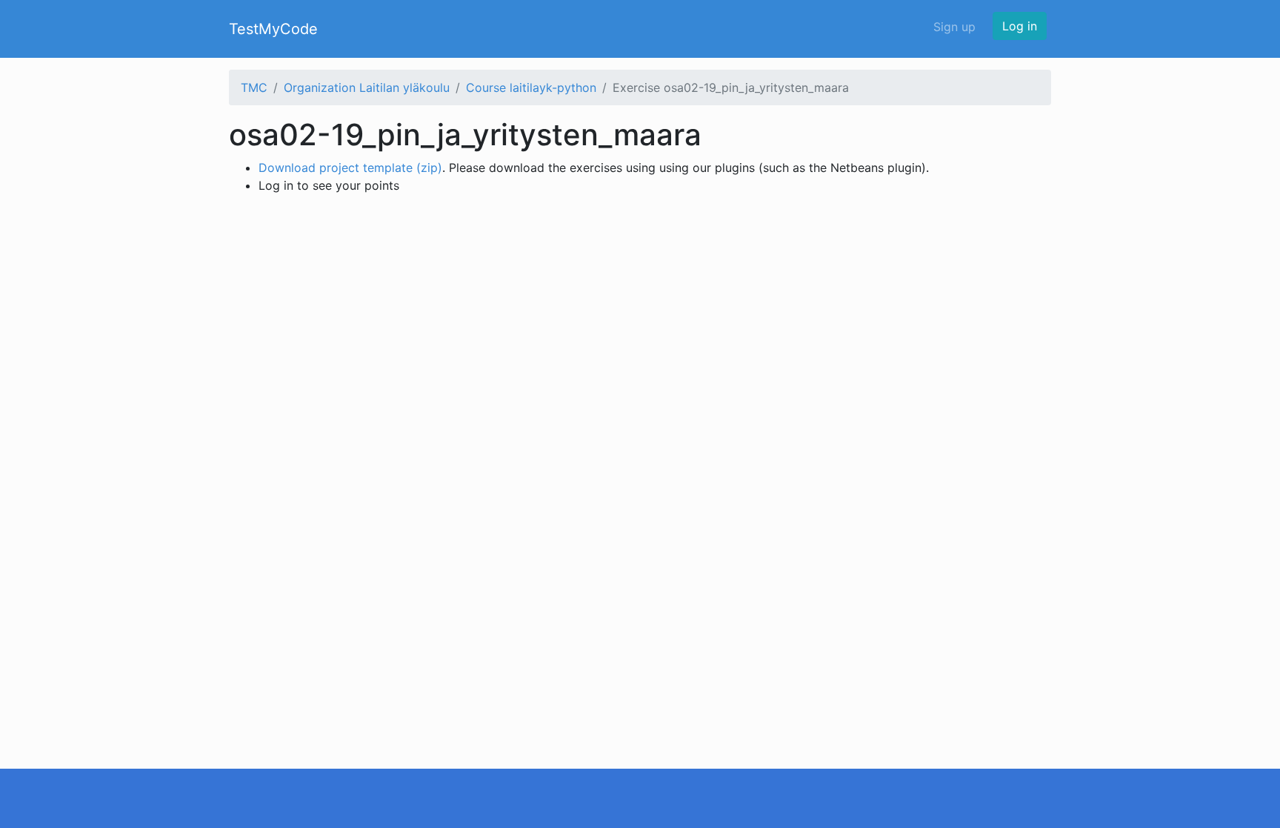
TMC (254, 87)
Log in (1019, 26)
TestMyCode (273, 29)
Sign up (954, 26)
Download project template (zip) (350, 167)
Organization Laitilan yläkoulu (367, 87)
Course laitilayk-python (531, 87)
